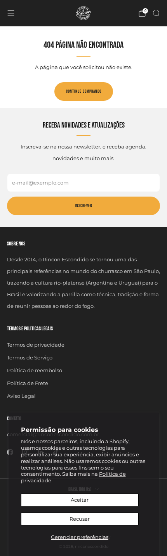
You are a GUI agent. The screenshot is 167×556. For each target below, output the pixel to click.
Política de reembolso (34, 370)
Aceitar (80, 500)
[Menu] (11, 13)
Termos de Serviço (29, 357)
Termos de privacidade (35, 345)
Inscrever (83, 205)
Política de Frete (27, 383)
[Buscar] (156, 13)
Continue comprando (83, 91)
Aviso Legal (21, 396)
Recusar (80, 519)
